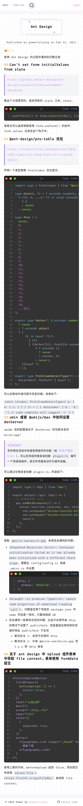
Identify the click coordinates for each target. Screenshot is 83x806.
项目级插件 (14, 445)
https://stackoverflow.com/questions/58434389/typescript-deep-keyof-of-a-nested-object (41, 155)
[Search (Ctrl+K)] (32, 5)
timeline (18, 5)
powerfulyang (38, 801)
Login (76, 5)
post (6, 5)
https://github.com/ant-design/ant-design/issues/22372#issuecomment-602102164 (36, 85)
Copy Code (70, 108)
